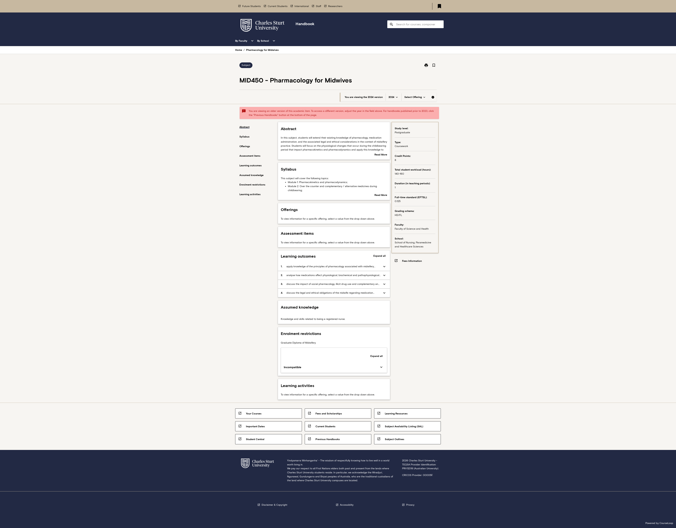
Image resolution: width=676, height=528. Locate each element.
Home (238, 50)
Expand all (379, 255)
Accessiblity (346, 504)
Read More (380, 155)
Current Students (277, 6)
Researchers (335, 6)
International (302, 6)
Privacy (410, 504)
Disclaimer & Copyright (274, 504)
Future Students (251, 6)
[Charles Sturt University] (262, 26)
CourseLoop (666, 523)
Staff (318, 6)
